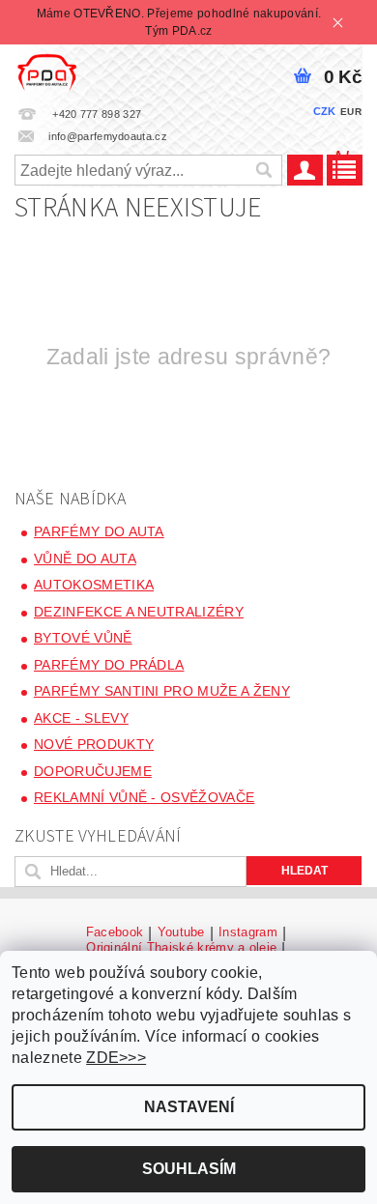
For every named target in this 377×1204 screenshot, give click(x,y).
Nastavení (189, 1107)
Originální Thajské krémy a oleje (181, 948)
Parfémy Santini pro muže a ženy (162, 691)
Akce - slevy (81, 718)
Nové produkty (94, 744)
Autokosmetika (94, 584)
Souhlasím (189, 1169)
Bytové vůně (83, 637)
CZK (324, 111)
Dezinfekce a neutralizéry (139, 611)
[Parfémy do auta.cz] (46, 69)
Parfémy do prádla (109, 665)
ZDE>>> (116, 1057)
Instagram (247, 932)
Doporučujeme (93, 771)
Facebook (115, 932)
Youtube (181, 932)
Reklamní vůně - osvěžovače (144, 797)
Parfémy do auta (99, 531)
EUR (351, 111)
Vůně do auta (85, 558)
